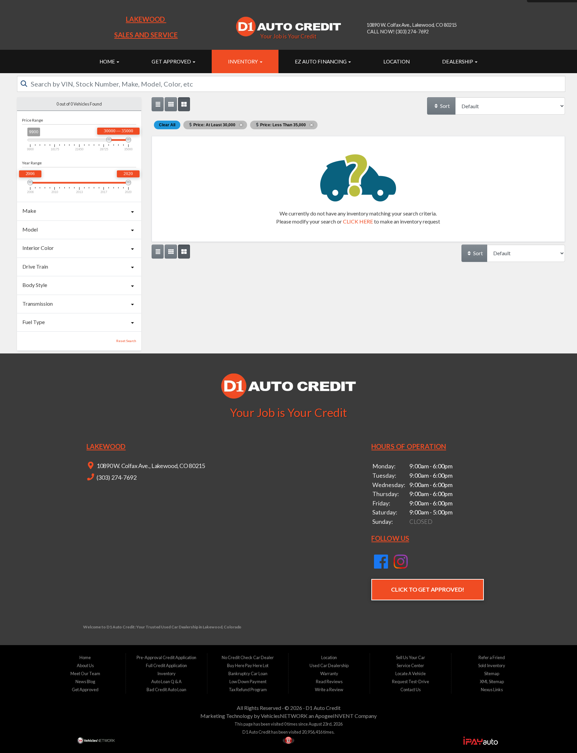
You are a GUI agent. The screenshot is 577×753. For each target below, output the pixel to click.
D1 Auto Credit (323, 708)
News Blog (85, 681)
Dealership (458, 61)
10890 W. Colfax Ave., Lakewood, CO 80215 (150, 466)
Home (108, 61)
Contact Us (410, 689)
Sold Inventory (491, 665)
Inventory (243, 61)
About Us (85, 665)
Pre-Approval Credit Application (166, 657)
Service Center (410, 665)
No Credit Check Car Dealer (248, 657)
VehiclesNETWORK (284, 716)
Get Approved (172, 61)
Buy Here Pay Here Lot (247, 665)
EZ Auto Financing (321, 61)
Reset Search (126, 341)
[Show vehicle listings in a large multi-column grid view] (171, 104)
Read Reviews (329, 681)
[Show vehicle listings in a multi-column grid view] (184, 104)
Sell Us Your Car (410, 657)
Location (396, 61)
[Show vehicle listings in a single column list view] (158, 104)
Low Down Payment (247, 681)
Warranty (329, 673)
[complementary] (557, 733)
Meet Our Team (85, 673)
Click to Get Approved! (427, 589)
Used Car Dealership (329, 665)
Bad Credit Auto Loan (166, 689)
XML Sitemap (492, 681)
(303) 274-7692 (116, 477)
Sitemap (491, 673)
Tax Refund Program (248, 689)
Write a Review (329, 689)
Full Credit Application (166, 665)
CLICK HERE (358, 221)
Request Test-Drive (410, 681)
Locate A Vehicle (410, 673)
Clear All (167, 125)
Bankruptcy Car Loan (247, 673)
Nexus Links (492, 689)
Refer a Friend (491, 657)
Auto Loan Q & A (166, 681)
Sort (444, 106)
